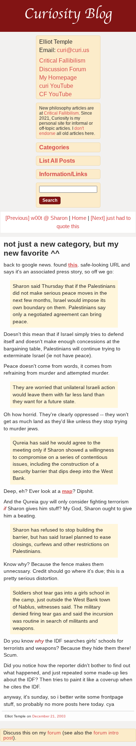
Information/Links (63, 174)
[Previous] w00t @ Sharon (36, 218)
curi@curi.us (73, 50)
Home (79, 218)
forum (54, 733)
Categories (54, 147)
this (73, 265)
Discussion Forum (62, 69)
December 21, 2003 (49, 716)
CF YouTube (55, 94)
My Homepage (58, 77)
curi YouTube (56, 86)
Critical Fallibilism (62, 60)
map (67, 491)
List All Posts (57, 161)
